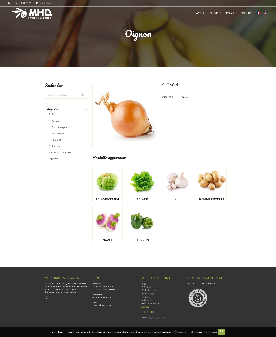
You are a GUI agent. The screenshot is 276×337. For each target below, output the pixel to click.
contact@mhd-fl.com (50, 3)
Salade (142, 199)
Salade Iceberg (107, 199)
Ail (177, 199)
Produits (231, 13)
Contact (246, 13)
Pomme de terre (211, 199)
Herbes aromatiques (60, 152)
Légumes (185, 97)
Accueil (201, 13)
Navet (107, 240)
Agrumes (56, 121)
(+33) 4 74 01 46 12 (21, 3)
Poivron (142, 240)
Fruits (52, 114)
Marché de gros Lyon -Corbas (153, 318)
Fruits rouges (59, 134)
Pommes (56, 140)
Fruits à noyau (59, 127)
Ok (221, 331)
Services (215, 13)
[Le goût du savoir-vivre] (31, 13)
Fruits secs (54, 146)
